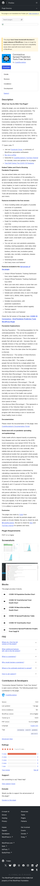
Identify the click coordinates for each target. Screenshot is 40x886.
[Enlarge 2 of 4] (36, 546)
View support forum (8, 784)
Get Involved (25, 827)
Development (8, 88)
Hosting (4, 818)
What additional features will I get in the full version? (11, 650)
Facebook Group (16, 149)
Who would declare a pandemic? (13, 662)
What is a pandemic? (9, 656)
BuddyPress (7, 853)
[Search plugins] (21, 20)
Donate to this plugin (9, 800)
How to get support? (9, 674)
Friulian (8, 861)
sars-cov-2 (34, 733)
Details (6, 74)
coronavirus (20, 730)
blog (31, 523)
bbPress (5, 849)
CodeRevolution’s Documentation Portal (15, 426)
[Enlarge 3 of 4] (17, 556)
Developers (6, 834)
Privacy (4, 821)
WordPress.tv (7, 837)
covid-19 (27, 730)
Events (23, 830)
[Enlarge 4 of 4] (36, 565)
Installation (7, 84)
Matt (4, 846)
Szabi (21, 514)
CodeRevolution (20, 62)
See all (36, 770)
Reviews (7, 79)
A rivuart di (5, 811)
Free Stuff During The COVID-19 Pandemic (19, 163)
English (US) (34, 725)
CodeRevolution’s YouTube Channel (26, 158)
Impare (4, 827)
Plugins (23, 818)
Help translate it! (34, 13)
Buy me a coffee (10, 155)
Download (6, 67)
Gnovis (4, 815)
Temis (23, 815)
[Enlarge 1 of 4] (17, 546)
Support (6, 93)
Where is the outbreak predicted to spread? (17, 668)
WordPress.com (8, 843)
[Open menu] (37, 2)
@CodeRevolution (8, 523)
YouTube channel (8, 525)
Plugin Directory (7, 8)
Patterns (24, 821)
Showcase (24, 811)
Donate (24, 834)
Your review (6, 770)
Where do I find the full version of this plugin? (10, 643)
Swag (24, 837)
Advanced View (7, 739)
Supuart (4, 830)
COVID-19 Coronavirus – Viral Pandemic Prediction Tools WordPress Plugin (19, 319)
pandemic (34, 730)
